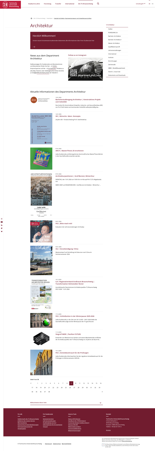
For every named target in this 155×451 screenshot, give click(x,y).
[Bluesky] (1, 232)
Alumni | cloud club (114, 72)
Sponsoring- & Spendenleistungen (28, 425)
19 (40, 387)
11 (79, 383)
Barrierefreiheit (66, 444)
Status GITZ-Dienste (74, 419)
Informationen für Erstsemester (52, 425)
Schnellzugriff (139, 4)
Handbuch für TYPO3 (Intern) (77, 421)
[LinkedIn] (1, 225)
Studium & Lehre (34, 4)
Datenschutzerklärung (127, 441)
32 (95, 387)
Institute (110, 57)
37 (45, 392)
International (69, 4)
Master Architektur (114, 43)
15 (96, 383)
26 (70, 387)
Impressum (48, 444)
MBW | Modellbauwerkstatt (116, 68)
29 (82, 387)
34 (32, 392)
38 (49, 392)
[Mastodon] (1, 228)
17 (32, 387)
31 (91, 387)
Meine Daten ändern (74, 427)
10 (75, 383)
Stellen (110, 29)
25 (66, 387)
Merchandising (22, 423)
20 (45, 387)
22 (53, 387)
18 (36, 387)
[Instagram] (1, 219)
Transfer (58, 4)
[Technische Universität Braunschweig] (10, 5)
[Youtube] (1, 222)
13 (88, 383)
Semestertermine (48, 419)
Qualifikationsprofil (114, 47)
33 (99, 387)
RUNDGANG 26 (113, 32)
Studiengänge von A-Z (49, 423)
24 (61, 387)
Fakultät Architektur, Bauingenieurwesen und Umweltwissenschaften (72, 18)
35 (36, 392)
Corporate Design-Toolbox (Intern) (78, 423)
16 (100, 383)
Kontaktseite (52, 68)
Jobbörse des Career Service (26, 421)
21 (49, 387)
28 (78, 387)
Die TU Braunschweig (85, 4)
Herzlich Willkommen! (44, 35)
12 (84, 383)
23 (57, 387)
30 (87, 387)
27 (74, 387)
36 (40, 392)
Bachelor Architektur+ (115, 40)
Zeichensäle (112, 64)
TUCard (45, 427)
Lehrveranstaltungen (114, 50)
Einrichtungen (112, 61)
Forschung (47, 4)
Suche (98, 3)
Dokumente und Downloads (116, 75)
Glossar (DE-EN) (73, 425)
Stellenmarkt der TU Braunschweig (28, 419)
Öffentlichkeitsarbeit (43, 73)
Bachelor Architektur (114, 36)
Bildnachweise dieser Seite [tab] (38, 402)
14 (92, 383)
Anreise (108, 430)
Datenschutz (57, 444)
